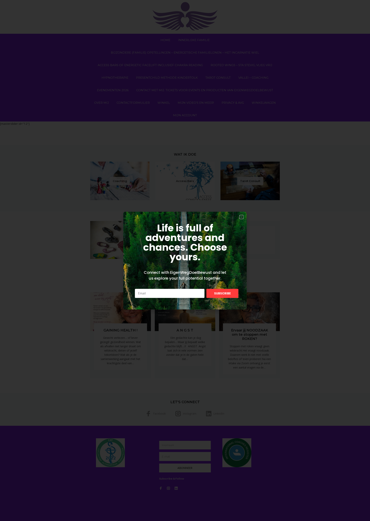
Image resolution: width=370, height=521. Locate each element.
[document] (185, 260)
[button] (241, 217)
